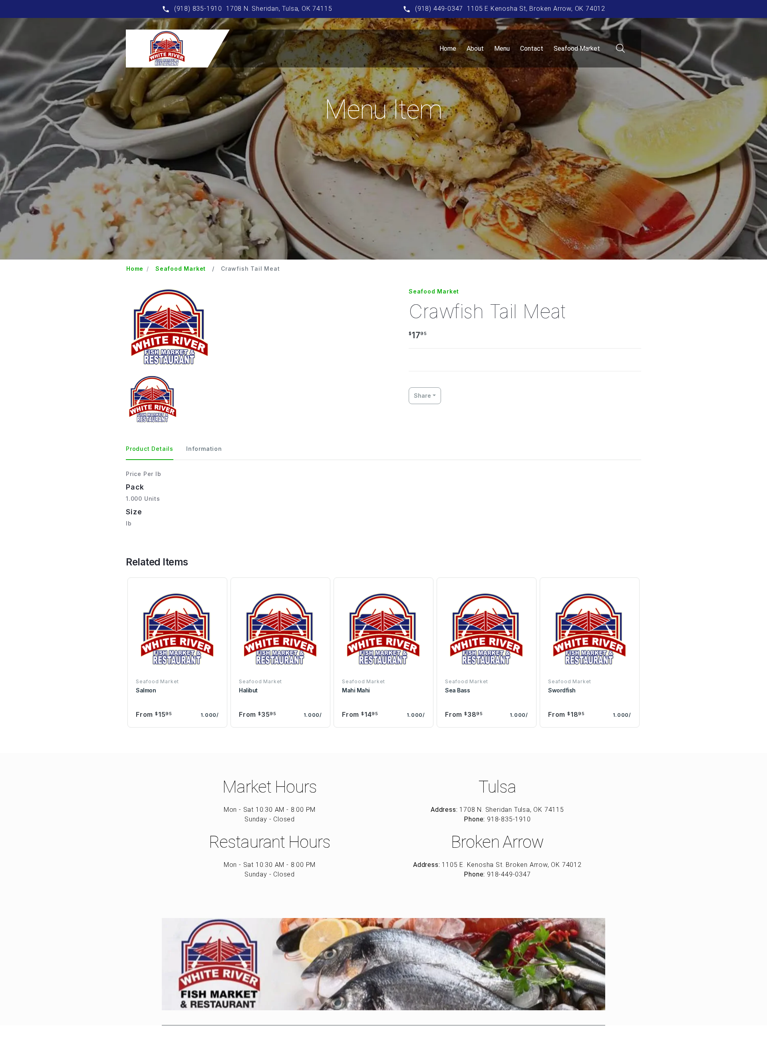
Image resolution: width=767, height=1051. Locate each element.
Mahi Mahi (356, 690)
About (475, 48)
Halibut (248, 690)
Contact (531, 48)
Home (447, 48)
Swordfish (562, 690)
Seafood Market (577, 48)
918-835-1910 (509, 819)
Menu (502, 48)
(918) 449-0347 (439, 8)
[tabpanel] (383, 498)
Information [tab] (204, 448)
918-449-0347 (509, 874)
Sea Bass (457, 690)
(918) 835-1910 (198, 8)
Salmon (146, 690)
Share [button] (422, 395)
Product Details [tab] (149, 448)
